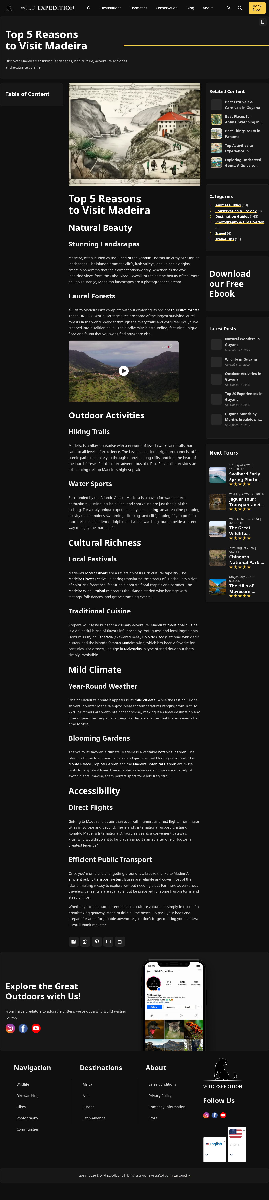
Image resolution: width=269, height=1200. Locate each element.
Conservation (167, 8)
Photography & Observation (239, 222)
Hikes (21, 1106)
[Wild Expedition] (39, 7)
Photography (27, 1118)
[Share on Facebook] (74, 942)
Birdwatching (28, 1095)
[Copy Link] (120, 942)
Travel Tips (224, 239)
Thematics (138, 8)
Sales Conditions (162, 1084)
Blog (190, 8)
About (208, 8)
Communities (28, 1129)
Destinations (110, 8)
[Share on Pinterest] (97, 942)
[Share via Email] (108, 942)
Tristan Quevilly (179, 1175)
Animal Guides (228, 205)
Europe (89, 1106)
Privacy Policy (160, 1095)
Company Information (167, 1106)
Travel (220, 233)
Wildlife (23, 1084)
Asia (86, 1095)
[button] (235, 1138)
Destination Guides (232, 216)
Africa (87, 1084)
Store (153, 1118)
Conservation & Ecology (235, 210)
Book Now (257, 8)
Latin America (94, 1118)
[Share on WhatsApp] (85, 942)
